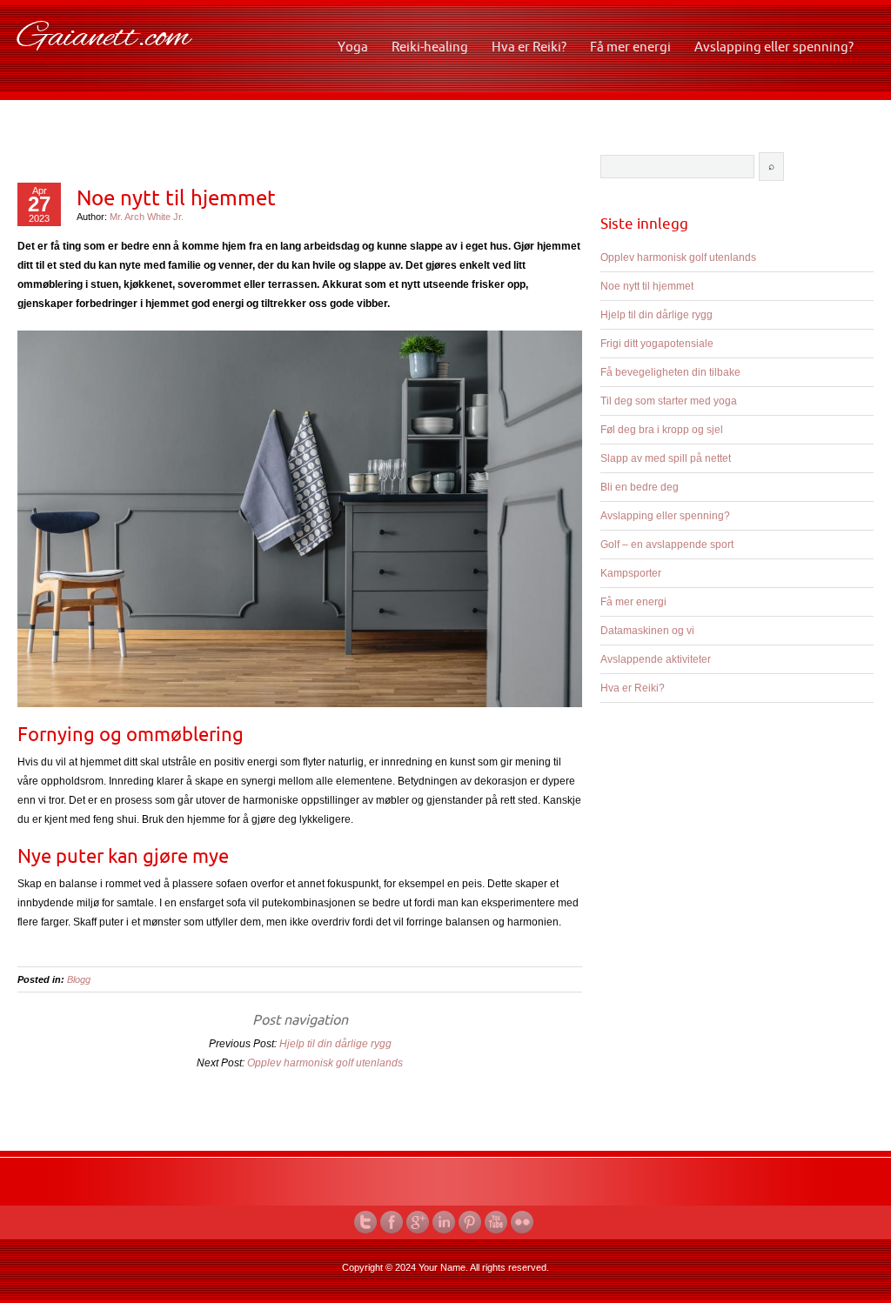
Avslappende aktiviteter (655, 659)
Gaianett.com (104, 38)
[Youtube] (497, 1222)
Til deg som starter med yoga (668, 401)
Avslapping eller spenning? (774, 46)
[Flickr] (523, 1222)
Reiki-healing (430, 46)
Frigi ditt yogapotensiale (656, 343)
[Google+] (419, 1222)
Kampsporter (630, 573)
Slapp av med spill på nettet (665, 458)
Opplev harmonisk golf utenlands (325, 1063)
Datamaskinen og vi (647, 631)
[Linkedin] (445, 1222)
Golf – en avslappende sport (667, 544)
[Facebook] (393, 1222)
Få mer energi (630, 46)
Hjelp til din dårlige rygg (335, 1044)
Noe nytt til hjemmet (176, 197)
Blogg (78, 979)
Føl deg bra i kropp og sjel (661, 430)
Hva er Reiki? (529, 46)
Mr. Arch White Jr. (147, 216)
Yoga (353, 46)
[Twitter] (367, 1222)
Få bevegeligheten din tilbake (670, 372)
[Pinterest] (471, 1222)
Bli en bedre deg (639, 487)
